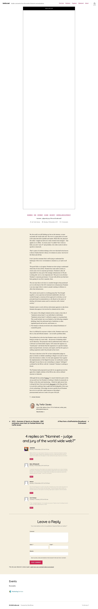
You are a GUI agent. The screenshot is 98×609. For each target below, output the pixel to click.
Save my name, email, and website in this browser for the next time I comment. (48, 557)
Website (31, 551)
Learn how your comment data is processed (42, 567)
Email (51, 544)
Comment (32, 531)
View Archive (40, 411)
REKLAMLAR (49, 8)
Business (68, 3)
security (52, 215)
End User (61, 3)
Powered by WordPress (27, 605)
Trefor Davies (36, 222)
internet (40, 215)
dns (35, 215)
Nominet (38, 397)
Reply (31, 459)
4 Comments (65, 222)
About (86, 3)
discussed (52, 384)
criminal (33, 397)
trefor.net (6, 3)
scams (46, 215)
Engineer (74, 3)
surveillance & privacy (63, 215)
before (47, 378)
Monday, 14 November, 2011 (51, 222)
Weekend (81, 3)
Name (31, 544)
